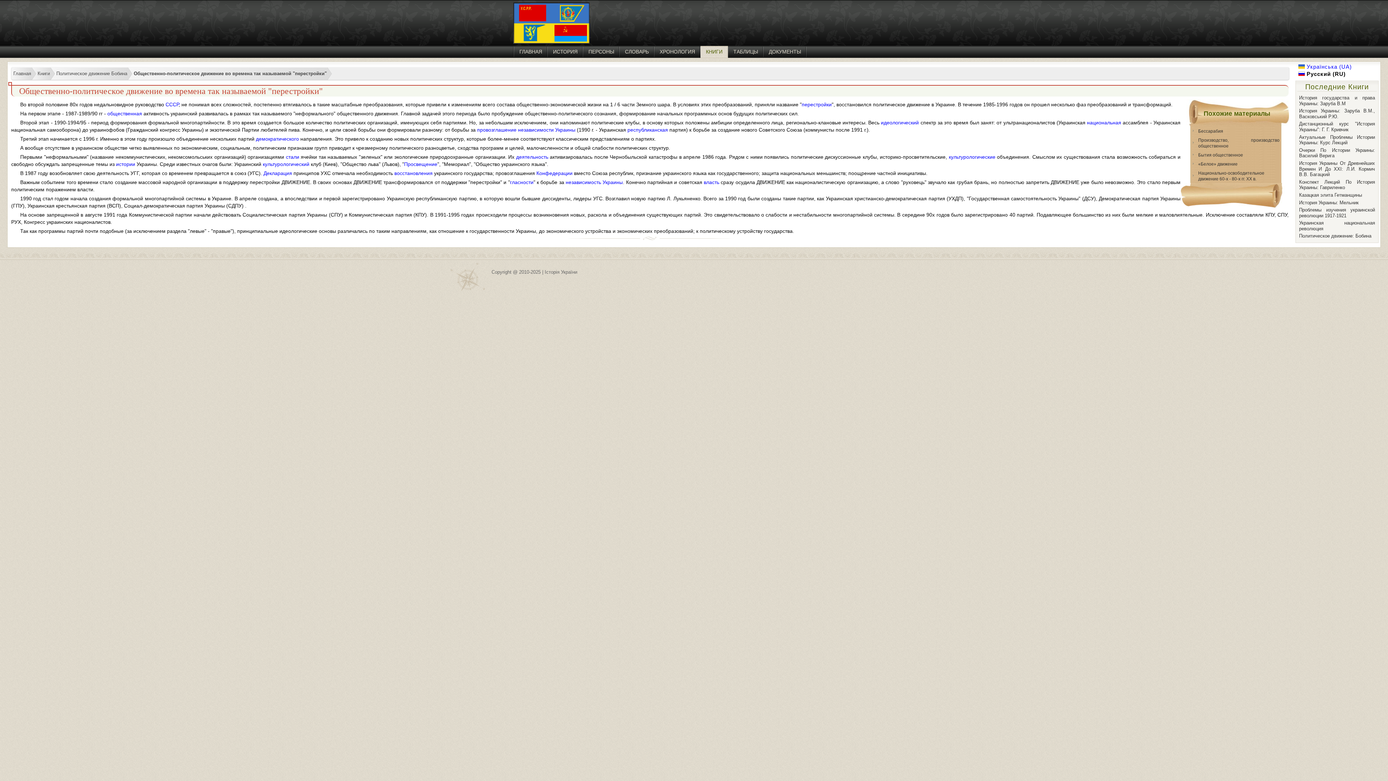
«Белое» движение (1218, 164)
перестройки (817, 104)
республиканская (647, 130)
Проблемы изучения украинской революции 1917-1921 (1337, 212)
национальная (1104, 122)
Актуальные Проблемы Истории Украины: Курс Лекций (1337, 140)
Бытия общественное (1220, 155)
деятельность (532, 157)
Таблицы (745, 52)
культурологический (286, 164)
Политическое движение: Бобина (1335, 236)
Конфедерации (554, 173)
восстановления (413, 173)
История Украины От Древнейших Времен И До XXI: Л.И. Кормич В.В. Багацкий (1337, 169)
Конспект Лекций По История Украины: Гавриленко (1337, 185)
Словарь (637, 52)
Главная (530, 52)
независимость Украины (594, 182)
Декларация (278, 173)
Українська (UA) (1328, 67)
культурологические (972, 157)
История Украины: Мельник (1329, 202)
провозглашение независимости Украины (526, 130)
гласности (522, 182)
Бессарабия (1210, 131)
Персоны (601, 52)
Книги (714, 52)
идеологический (900, 122)
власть (711, 182)
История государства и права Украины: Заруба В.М (1337, 100)
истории (125, 164)
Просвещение (420, 164)
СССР (172, 104)
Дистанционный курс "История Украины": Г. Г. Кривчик (1337, 126)
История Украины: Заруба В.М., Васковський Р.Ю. (1337, 113)
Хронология (677, 52)
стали (292, 157)
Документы (785, 52)
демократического (277, 139)
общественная (124, 113)
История (565, 52)
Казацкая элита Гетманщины (1330, 195)
